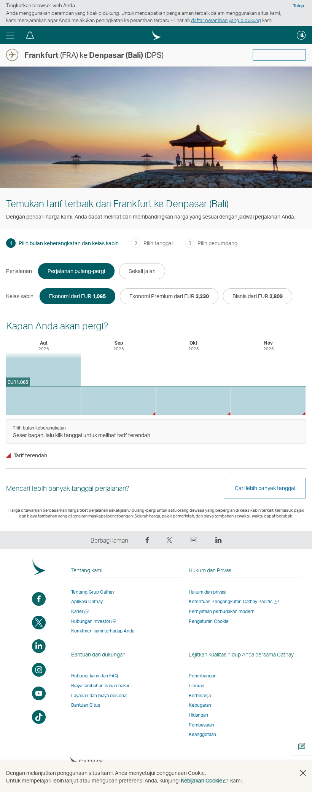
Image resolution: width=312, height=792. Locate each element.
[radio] (76, 271)
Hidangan (198, 715)
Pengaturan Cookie (209, 621)
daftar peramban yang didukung (226, 20)
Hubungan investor (94, 621)
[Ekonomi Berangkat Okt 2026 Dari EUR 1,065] (193, 400)
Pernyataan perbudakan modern (222, 611)
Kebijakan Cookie (205, 780)
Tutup (298, 5)
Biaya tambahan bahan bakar (100, 685)
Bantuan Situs (85, 705)
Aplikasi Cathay (87, 601)
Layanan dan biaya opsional (99, 695)
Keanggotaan (202, 734)
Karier (80, 611)
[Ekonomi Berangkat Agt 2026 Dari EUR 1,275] (43, 383)
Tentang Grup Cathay (93, 592)
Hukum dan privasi (207, 592)
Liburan (196, 685)
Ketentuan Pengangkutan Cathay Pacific (234, 601)
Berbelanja (200, 695)
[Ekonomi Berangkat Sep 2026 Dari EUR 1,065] (118, 400)
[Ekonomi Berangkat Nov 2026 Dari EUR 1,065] (268, 400)
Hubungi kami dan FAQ (94, 676)
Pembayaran (201, 725)
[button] (10, 35)
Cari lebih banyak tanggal (265, 488)
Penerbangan (202, 676)
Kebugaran (200, 705)
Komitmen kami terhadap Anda (102, 631)
